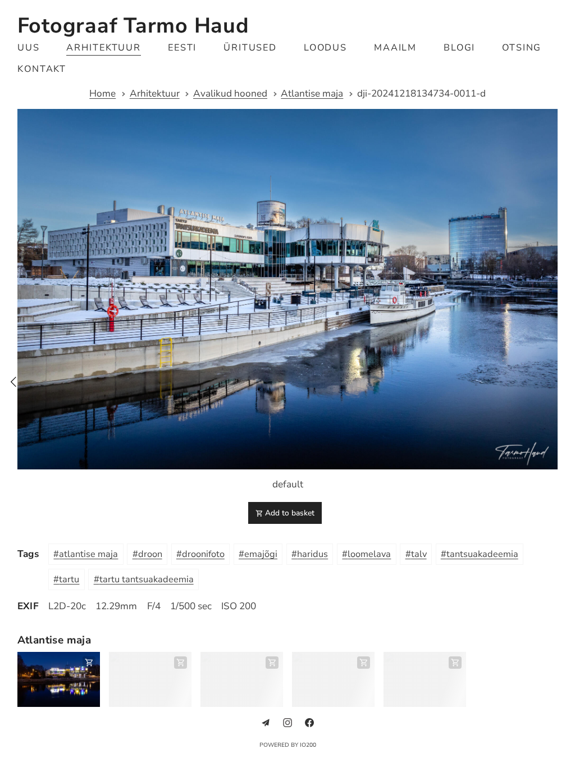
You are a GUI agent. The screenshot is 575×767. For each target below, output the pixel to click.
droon (150, 548)
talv (419, 548)
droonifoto (203, 548)
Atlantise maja (308, 94)
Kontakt (42, 69)
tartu (69, 573)
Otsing (522, 48)
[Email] (261, 715)
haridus (312, 548)
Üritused (250, 48)
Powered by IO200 (283, 738)
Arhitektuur (103, 48)
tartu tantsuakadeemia (146, 573)
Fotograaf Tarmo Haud (133, 25)
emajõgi (260, 548)
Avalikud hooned (226, 94)
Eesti (182, 48)
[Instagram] (283, 715)
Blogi (460, 48)
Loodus (326, 48)
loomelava (369, 548)
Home (98, 94)
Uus (28, 48)
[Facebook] (304, 715)
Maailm (395, 48)
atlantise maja (88, 548)
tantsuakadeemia (482, 548)
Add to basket (285, 507)
